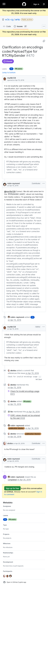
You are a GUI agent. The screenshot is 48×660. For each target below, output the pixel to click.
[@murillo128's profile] (4, 79)
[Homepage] (24, 4)
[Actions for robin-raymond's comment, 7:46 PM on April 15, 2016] (43, 183)
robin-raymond (13, 183)
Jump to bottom (8, 72)
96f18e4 (39, 379)
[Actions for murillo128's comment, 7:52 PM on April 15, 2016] (43, 327)
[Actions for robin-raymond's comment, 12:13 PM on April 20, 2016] (43, 459)
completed (12, 479)
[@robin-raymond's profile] (4, 184)
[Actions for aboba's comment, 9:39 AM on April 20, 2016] (43, 443)
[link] (16, 317)
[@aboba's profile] (4, 443)
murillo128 (11, 78)
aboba (10, 443)
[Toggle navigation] (4, 4)
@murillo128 (9, 191)
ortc (17, 19)
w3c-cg (9, 19)
